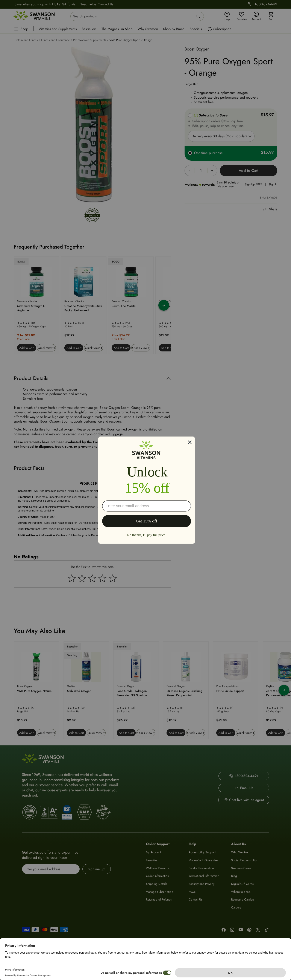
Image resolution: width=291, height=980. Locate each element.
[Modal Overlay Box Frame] (146, 489)
